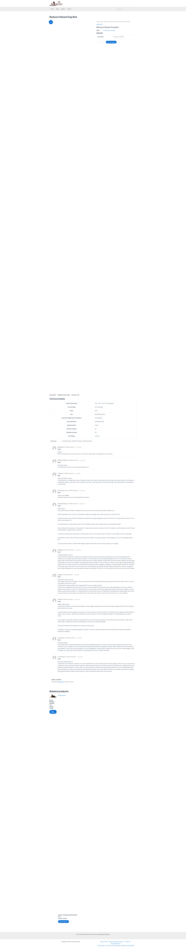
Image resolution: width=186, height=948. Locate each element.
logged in (61, 682)
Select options (53, 712)
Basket (63, 9)
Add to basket (111, 42)
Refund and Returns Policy (116, 941)
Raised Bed (113, 21)
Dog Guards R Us (115, 943)
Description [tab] (52, 395)
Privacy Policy (104, 941)
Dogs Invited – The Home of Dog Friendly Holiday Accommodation (116, 945)
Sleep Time (107, 21)
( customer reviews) (109, 30)
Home (52, 9)
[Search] (134, 8)
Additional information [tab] (64, 395)
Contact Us (128, 941)
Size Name (101, 36)
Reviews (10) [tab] (75, 395)
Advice (69, 9)
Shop (57, 9)
